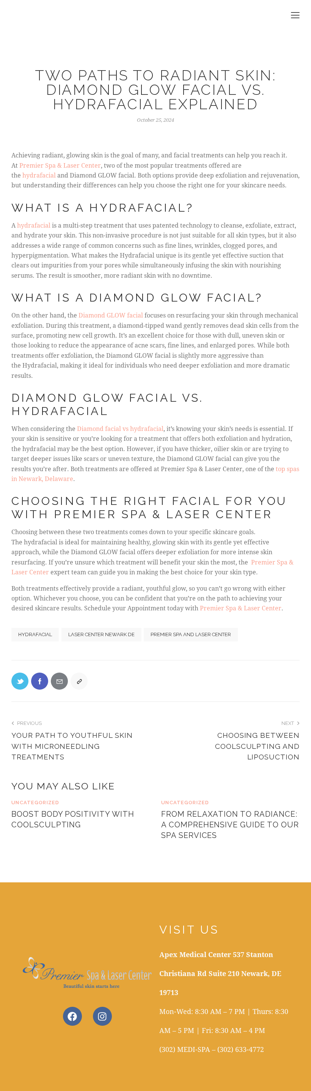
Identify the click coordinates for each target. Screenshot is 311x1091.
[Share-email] (59, 681)
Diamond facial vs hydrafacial (120, 428)
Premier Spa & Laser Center (60, 165)
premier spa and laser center (191, 634)
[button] (295, 15)
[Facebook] (39, 681)
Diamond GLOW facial (112, 315)
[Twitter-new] (19, 681)
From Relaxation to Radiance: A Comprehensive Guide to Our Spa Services (230, 825)
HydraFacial (35, 634)
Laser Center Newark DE (101, 634)
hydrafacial (39, 175)
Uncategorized (35, 802)
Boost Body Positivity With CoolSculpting (72, 819)
